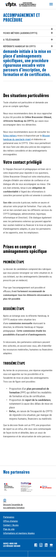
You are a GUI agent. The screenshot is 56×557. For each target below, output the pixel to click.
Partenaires (8, 517)
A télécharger (11, 39)
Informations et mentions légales (19, 533)
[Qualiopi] (26, 487)
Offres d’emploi (10, 521)
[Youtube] (51, 545)
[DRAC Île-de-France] (9, 487)
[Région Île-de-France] (45, 487)
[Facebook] (35, 545)
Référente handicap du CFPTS (19, 46)
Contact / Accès (11, 525)
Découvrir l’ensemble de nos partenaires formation (14, 506)
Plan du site (9, 529)
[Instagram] (41, 545)
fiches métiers (10, 135)
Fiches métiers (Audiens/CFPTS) (20, 33)
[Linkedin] (46, 545)
